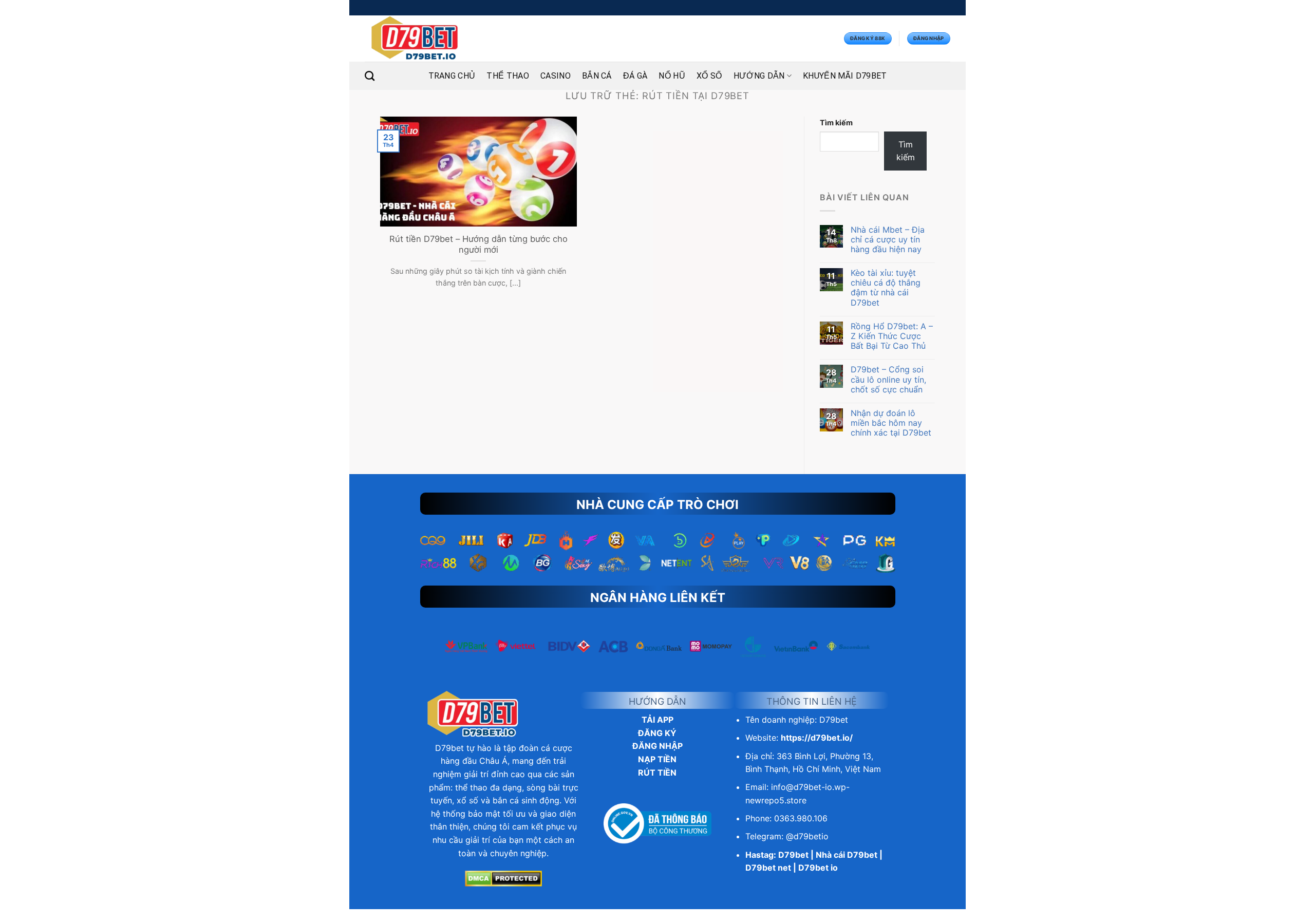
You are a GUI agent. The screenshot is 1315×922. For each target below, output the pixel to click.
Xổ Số (709, 76)
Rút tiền (657, 772)
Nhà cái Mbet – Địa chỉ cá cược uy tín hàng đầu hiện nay (888, 239)
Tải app (657, 719)
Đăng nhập (657, 746)
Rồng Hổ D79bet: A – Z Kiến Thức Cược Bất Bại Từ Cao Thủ (892, 336)
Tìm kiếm (836, 122)
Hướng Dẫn (759, 76)
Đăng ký (657, 733)
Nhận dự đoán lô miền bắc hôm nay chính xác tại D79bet (891, 423)
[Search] (369, 76)
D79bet (449, 748)
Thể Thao (507, 76)
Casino (555, 76)
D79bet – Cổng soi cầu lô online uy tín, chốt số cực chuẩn (888, 379)
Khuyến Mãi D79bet (845, 76)
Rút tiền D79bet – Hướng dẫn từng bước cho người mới (478, 244)
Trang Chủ (452, 76)
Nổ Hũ (672, 76)
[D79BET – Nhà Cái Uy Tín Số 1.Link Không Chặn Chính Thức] (415, 38)
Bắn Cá (597, 76)
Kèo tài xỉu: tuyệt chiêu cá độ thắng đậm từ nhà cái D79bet (885, 288)
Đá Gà (635, 76)
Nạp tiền (657, 759)
